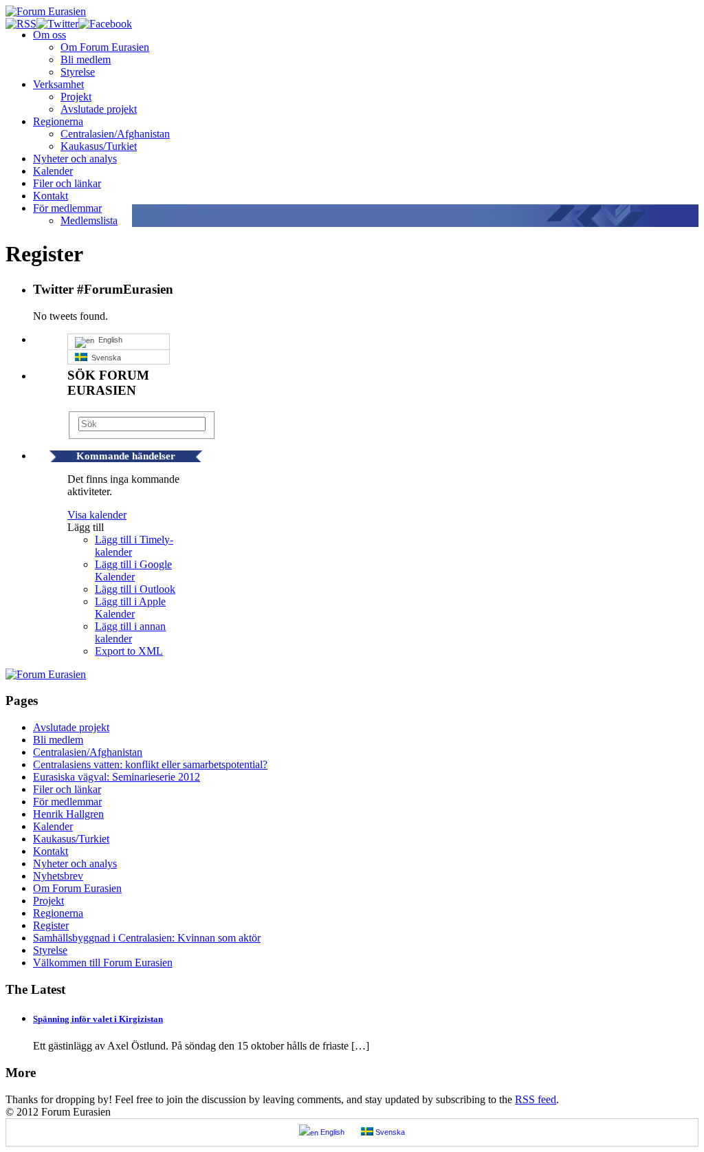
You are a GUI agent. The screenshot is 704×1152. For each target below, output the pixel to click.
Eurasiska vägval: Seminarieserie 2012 (116, 777)
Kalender (53, 171)
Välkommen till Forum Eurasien (103, 962)
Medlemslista (89, 220)
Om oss (49, 35)
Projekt (75, 96)
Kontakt (50, 196)
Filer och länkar (67, 183)
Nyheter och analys (75, 158)
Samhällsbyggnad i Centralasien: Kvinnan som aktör (147, 938)
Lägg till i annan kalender (130, 632)
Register (51, 925)
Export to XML (129, 651)
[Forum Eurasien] (46, 11)
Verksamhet (58, 84)
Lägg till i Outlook (135, 589)
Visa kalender (96, 515)
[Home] (46, 674)
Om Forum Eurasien (104, 47)
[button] (85, 527)
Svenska (104, 358)
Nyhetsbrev (58, 876)
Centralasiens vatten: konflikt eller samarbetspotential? (150, 764)
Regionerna (58, 121)
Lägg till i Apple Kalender (130, 608)
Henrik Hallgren (68, 814)
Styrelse (77, 72)
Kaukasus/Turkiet (98, 146)
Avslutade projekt (98, 109)
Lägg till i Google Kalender (133, 570)
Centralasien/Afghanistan (115, 134)
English (108, 340)
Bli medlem (85, 59)
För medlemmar (67, 208)
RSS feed (535, 1099)
